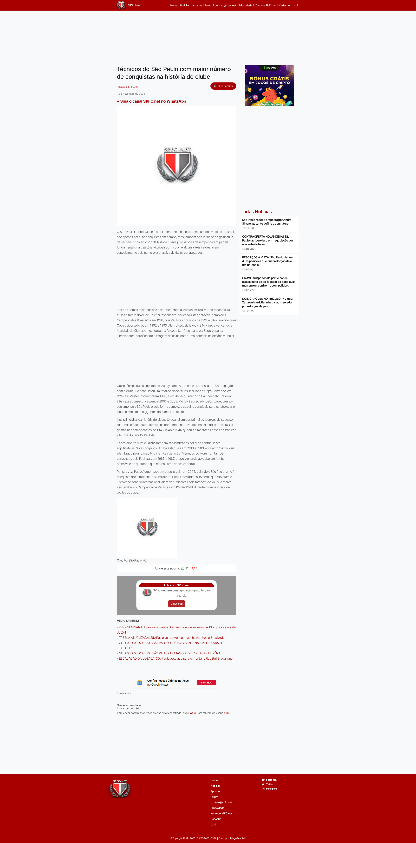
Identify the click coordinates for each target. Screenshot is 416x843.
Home (173, 5)
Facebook (271, 779)
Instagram (271, 788)
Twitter (269, 784)
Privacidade (245, 5)
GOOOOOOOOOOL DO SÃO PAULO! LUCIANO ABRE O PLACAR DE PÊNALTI (172, 653)
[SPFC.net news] (177, 683)
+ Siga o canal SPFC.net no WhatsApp (151, 101)
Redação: (127, 86)
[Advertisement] (208, 36)
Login (296, 5)
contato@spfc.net (225, 5)
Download (176, 603)
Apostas (197, 5)
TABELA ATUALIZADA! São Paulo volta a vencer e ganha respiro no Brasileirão (172, 638)
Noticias (185, 5)
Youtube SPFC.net (265, 5)
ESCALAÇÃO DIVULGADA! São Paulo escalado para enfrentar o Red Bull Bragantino (176, 658)
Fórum (208, 5)
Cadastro (284, 5)
